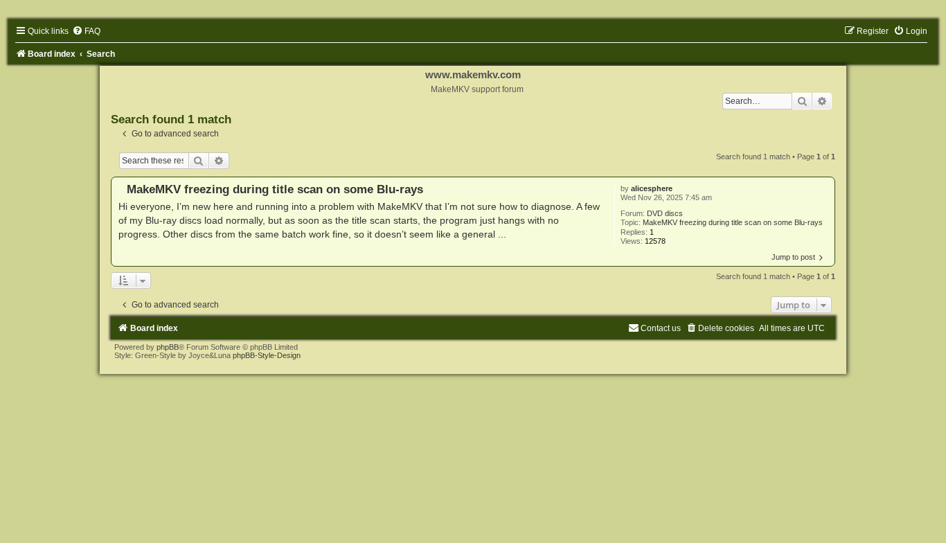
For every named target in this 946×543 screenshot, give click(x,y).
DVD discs (665, 213)
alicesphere (651, 188)
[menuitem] (86, 31)
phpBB (168, 347)
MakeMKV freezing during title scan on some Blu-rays (733, 222)
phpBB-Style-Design (267, 355)
